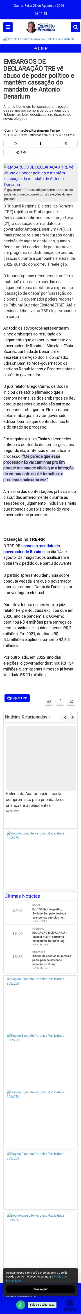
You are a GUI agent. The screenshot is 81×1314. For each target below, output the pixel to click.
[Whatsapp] (15, 143)
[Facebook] (40, 143)
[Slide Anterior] (65, 717)
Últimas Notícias (22, 896)
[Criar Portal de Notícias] (70, 1306)
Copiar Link (19, 698)
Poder (40, 48)
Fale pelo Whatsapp (42, 1304)
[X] (66, 143)
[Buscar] (75, 27)
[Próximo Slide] (72, 717)
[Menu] (8, 27)
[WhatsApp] (20, 1304)
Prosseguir (40, 1289)
